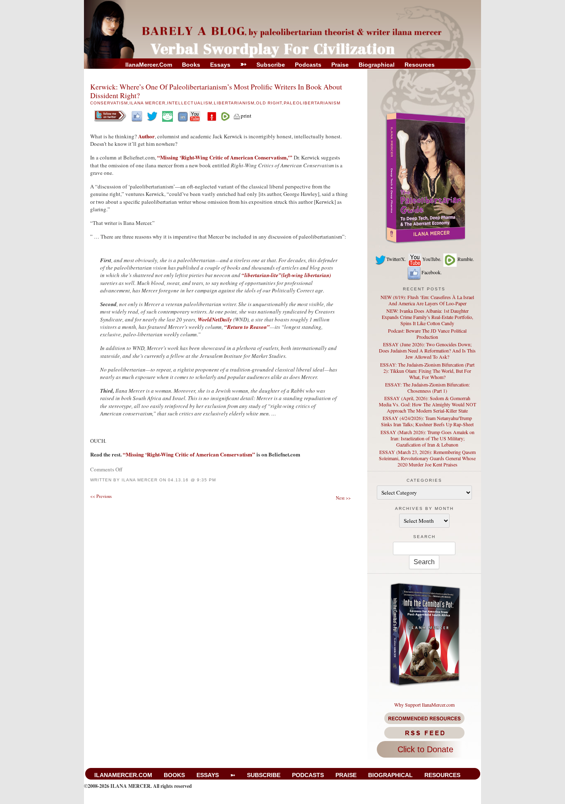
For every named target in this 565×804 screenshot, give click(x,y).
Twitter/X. (396, 259)
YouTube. (431, 259)
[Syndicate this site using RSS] (424, 733)
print (246, 115)
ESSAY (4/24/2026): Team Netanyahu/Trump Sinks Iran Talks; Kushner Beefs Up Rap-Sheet (427, 421)
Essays (220, 64)
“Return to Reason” (247, 327)
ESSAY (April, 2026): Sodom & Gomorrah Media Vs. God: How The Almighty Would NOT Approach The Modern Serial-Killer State (427, 404)
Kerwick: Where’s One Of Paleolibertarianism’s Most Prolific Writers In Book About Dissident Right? (216, 91)
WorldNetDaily (215, 319)
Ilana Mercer (147, 103)
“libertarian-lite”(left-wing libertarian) (286, 275)
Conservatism (109, 103)
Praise (340, 64)
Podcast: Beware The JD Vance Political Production (427, 333)
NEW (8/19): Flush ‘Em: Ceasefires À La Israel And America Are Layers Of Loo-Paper (427, 300)
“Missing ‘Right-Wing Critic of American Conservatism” (189, 454)
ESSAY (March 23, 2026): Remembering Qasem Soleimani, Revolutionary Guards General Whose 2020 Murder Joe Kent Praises (427, 458)
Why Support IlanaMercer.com (424, 704)
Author (146, 136)
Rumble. (465, 259)
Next (343, 498)
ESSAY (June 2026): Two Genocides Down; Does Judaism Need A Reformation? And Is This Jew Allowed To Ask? (427, 350)
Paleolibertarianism (312, 103)
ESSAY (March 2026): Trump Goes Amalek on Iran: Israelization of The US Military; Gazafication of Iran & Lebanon (427, 438)
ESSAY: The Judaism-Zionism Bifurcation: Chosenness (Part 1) (427, 387)
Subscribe (270, 64)
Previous (101, 496)
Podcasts (308, 64)
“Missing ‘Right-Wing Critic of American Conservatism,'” (224, 157)
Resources (420, 64)
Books (191, 64)
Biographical (377, 64)
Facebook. (431, 272)
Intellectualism (189, 103)
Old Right (269, 103)
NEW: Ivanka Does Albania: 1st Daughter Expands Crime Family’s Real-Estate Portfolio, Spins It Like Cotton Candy (427, 316)
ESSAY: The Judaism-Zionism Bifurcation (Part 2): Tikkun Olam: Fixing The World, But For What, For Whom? (427, 370)
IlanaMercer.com (148, 64)
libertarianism (234, 103)
